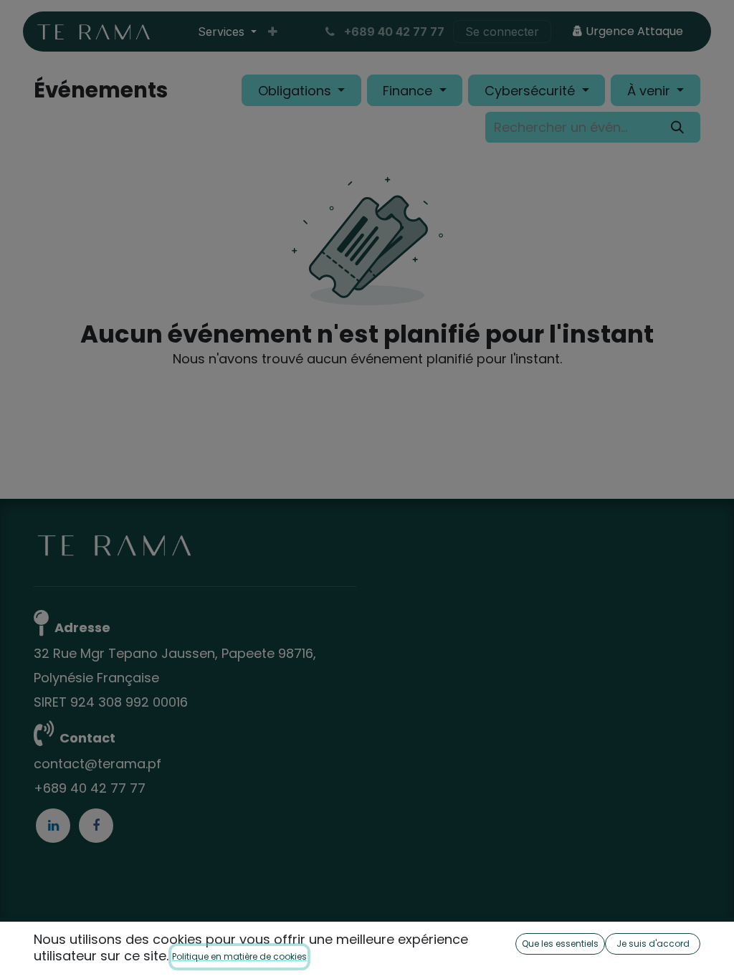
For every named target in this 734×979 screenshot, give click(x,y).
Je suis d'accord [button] (653, 943)
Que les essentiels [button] (560, 943)
